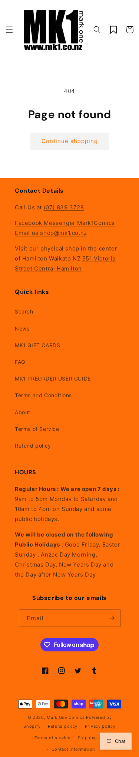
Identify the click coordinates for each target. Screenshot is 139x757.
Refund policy (33, 445)
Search (24, 311)
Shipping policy (95, 737)
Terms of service (52, 737)
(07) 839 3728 (64, 207)
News (22, 328)
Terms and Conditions (43, 395)
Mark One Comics (66, 717)
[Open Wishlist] (113, 29)
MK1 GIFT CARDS (37, 345)
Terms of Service (37, 429)
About (22, 412)
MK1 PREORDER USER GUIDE (53, 378)
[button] (9, 29)
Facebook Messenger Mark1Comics (65, 222)
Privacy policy (100, 726)
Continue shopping (70, 141)
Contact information (73, 749)
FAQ (20, 362)
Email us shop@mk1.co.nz (51, 232)
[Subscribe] (112, 618)
